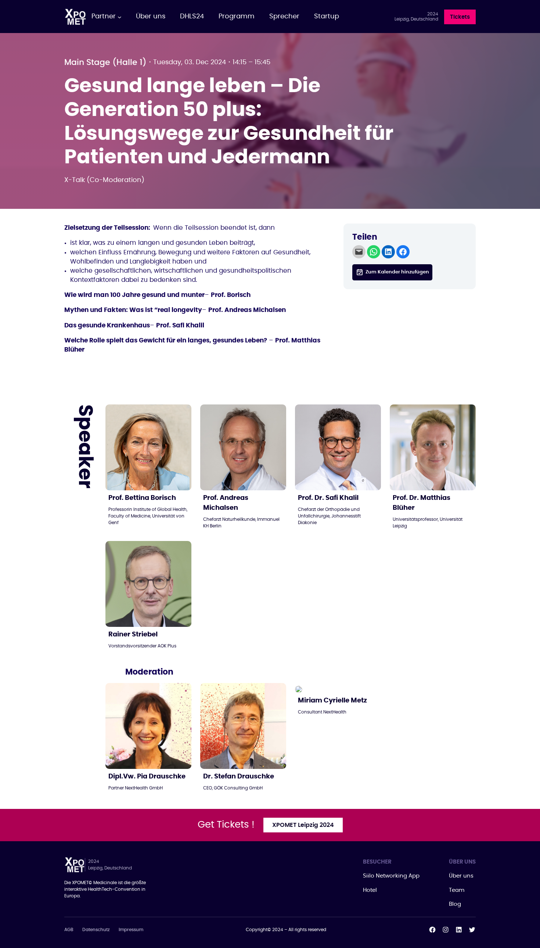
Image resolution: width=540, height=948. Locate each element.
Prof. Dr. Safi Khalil (328, 498)
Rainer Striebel (133, 634)
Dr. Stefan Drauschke (238, 776)
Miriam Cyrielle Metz (332, 700)
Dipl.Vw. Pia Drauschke (147, 776)
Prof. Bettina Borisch (142, 498)
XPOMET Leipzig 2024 (303, 825)
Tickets (460, 17)
